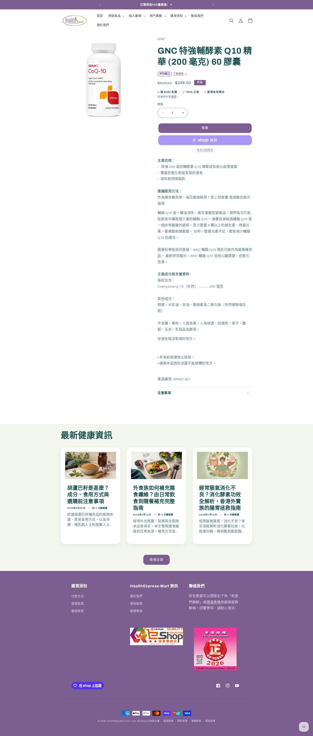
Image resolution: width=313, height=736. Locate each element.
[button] (116, 15)
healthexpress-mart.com (121, 721)
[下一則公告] (213, 4)
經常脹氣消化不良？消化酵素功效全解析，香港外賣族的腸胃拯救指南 (220, 498)
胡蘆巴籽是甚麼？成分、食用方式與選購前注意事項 (88, 494)
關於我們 (136, 596)
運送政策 (77, 610)
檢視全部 (156, 559)
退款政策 (77, 603)
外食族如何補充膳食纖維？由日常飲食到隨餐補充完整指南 (154, 498)
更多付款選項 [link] (205, 150)
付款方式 (77, 596)
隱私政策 (136, 603)
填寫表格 (214, 602)
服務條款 (136, 610)
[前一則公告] (100, 4)
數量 (160, 104)
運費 (174, 97)
